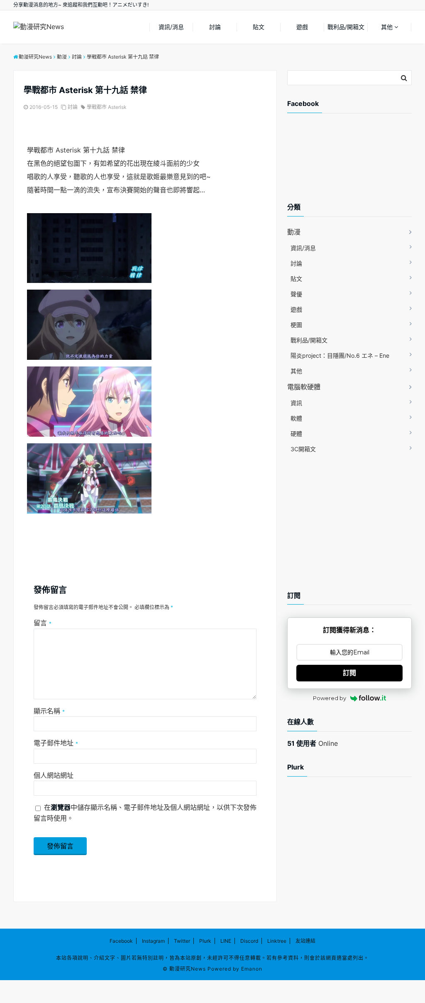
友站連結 (305, 941)
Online (312, 743)
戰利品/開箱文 (345, 26)
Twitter (182, 941)
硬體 (296, 433)
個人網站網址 (53, 775)
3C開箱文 (303, 448)
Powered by (329, 698)
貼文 (258, 26)
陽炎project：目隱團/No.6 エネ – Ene (340, 355)
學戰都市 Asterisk (107, 107)
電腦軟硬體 (303, 387)
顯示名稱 (49, 711)
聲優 (296, 293)
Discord (249, 941)
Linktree (276, 941)
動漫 (293, 232)
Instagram (153, 941)
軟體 (296, 418)
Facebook (121, 941)
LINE (225, 941)
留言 (42, 623)
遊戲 (302, 26)
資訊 (296, 402)
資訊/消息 (171, 26)
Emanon (251, 969)
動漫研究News (187, 969)
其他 (387, 26)
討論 (215, 26)
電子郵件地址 (56, 743)
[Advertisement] (353, 165)
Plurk (205, 941)
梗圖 (296, 324)
